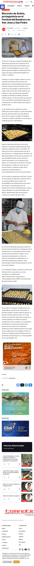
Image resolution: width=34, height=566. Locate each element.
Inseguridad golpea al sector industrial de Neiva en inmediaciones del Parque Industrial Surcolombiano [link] (11, 458)
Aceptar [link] (16, 562)
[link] (2, 7)
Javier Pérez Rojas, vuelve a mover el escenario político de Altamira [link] (11, 472)
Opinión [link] (25, 490)
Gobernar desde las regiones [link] (11, 496)
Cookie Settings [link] (7, 562)
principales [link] (12, 378)
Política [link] (25, 479)
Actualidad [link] (6, 9)
